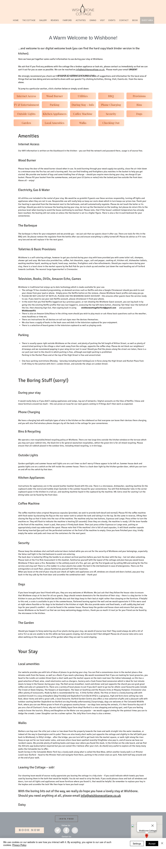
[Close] (162, 843)
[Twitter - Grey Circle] (57, 830)
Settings (137, 843)
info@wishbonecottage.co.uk (90, 69)
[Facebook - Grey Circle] (66, 830)
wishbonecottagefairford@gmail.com (98, 307)
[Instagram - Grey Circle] (75, 830)
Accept (151, 843)
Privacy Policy (19, 845)
